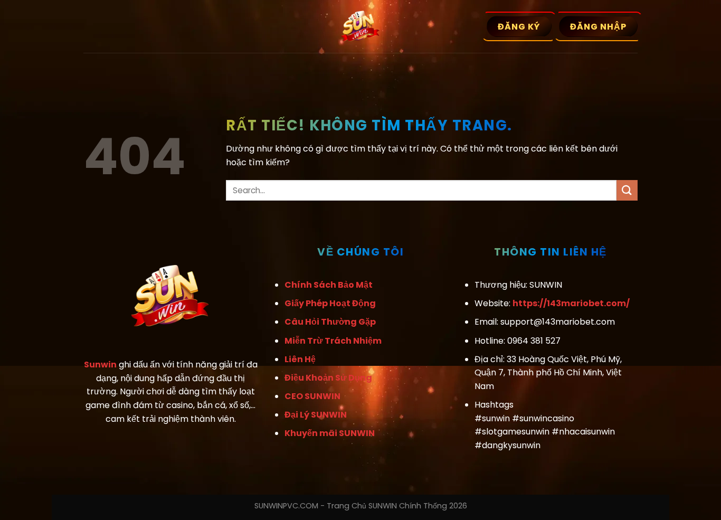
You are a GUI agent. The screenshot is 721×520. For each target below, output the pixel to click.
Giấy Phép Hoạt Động (330, 303)
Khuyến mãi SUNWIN (329, 433)
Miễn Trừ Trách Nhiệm (333, 341)
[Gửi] (627, 190)
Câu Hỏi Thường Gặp (330, 322)
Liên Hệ (300, 359)
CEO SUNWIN (312, 396)
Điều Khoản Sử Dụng (328, 378)
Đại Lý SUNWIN (315, 415)
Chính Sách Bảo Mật (328, 285)
